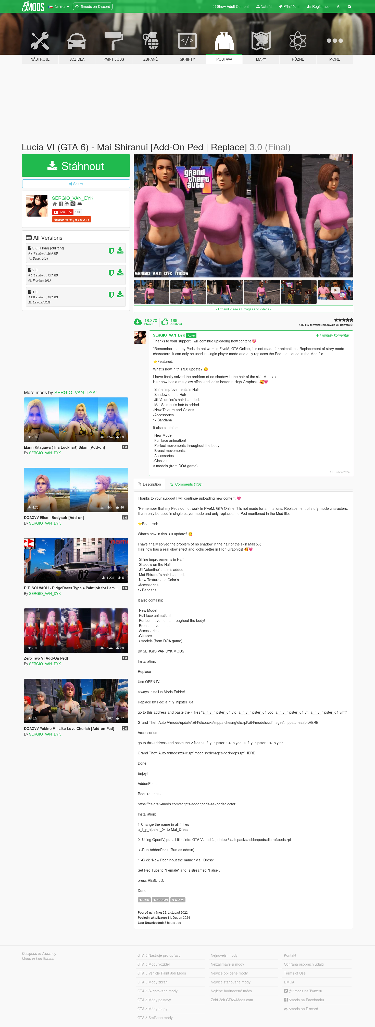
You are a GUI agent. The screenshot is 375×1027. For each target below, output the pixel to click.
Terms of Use (295, 973)
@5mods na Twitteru (305, 990)
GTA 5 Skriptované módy (158, 990)
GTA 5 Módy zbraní (153, 981)
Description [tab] (151, 484)
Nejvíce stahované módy (231, 981)
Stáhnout (81, 165)
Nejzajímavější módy (227, 964)
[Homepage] (54, 203)
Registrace (320, 6)
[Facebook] (60, 203)
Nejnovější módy (224, 955)
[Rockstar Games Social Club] (73, 203)
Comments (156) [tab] (188, 484)
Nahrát (266, 6)
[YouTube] (66, 203)
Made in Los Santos (38, 958)
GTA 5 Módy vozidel (154, 964)
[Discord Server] (79, 203)
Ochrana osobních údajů (304, 964)
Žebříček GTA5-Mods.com (232, 999)
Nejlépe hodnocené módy (231, 990)
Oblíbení (176, 324)
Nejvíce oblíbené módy (229, 973)
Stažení (149, 324)
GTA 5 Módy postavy (154, 999)
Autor (191, 335)
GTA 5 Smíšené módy (155, 1017)
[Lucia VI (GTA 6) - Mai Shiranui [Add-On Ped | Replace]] (244, 216)
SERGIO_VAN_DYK (72, 197)
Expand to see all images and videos (243, 309)
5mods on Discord (303, 1008)
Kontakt (290, 955)
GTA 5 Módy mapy (152, 1008)
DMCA (289, 981)
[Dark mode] (338, 6)
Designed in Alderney (39, 953)
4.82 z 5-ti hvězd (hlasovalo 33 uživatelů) (326, 324)
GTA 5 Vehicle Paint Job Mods (162, 973)
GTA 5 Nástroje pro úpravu (159, 955)
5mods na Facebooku (306, 999)
